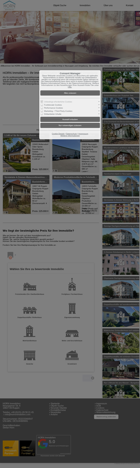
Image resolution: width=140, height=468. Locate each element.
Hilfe (70, 87)
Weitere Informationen (70, 136)
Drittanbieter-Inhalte (52, 114)
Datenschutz (71, 134)
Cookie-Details (58, 134)
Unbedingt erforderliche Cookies (58, 102)
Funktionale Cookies (53, 105)
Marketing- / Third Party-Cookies (58, 111)
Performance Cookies (53, 108)
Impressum (83, 134)
